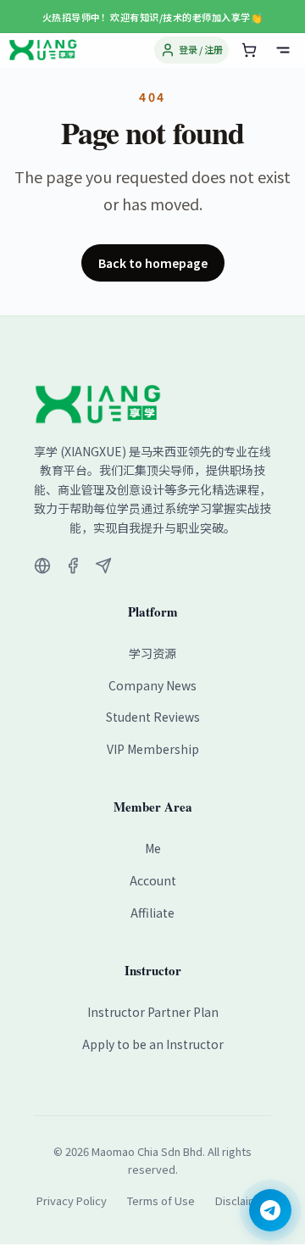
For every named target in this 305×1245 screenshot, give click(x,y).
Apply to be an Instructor (153, 1044)
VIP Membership (153, 748)
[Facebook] (72, 565)
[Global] (42, 565)
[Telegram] (103, 565)
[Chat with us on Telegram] (270, 1210)
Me (153, 848)
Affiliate (152, 912)
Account (153, 880)
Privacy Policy (71, 1200)
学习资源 (152, 653)
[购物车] (249, 50)
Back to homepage (153, 262)
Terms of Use (161, 1200)
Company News (152, 685)
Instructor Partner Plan (153, 1011)
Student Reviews (153, 716)
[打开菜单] (283, 50)
